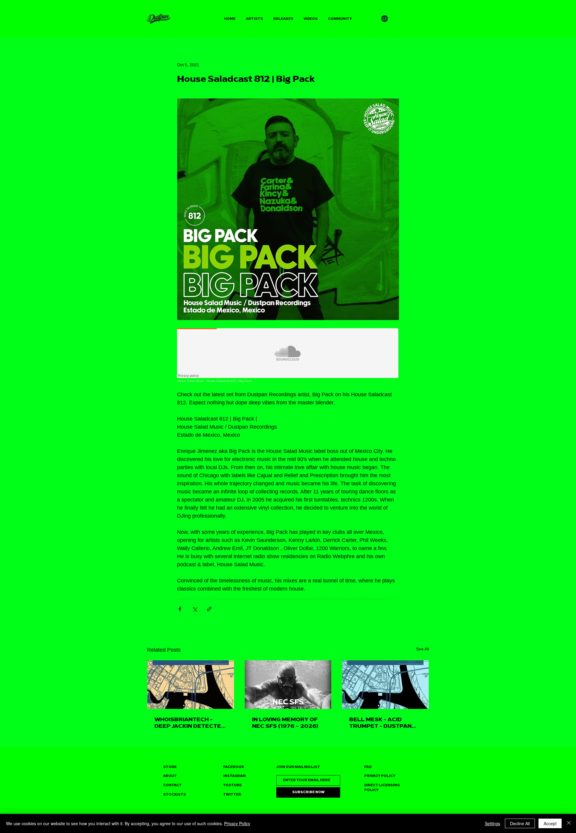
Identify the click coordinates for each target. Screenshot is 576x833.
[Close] (568, 823)
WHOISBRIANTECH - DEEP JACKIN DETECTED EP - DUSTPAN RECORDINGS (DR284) (189, 722)
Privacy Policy (237, 823)
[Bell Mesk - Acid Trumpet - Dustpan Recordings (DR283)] (385, 684)
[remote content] (288, 355)
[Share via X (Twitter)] (194, 609)
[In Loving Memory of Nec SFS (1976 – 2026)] (288, 684)
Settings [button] (492, 823)
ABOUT (170, 776)
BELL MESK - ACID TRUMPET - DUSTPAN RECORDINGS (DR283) (381, 722)
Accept (550, 823)
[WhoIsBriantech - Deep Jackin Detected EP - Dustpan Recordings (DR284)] (190, 684)
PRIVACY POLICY (379, 776)
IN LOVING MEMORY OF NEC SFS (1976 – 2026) (285, 722)
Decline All (520, 823)
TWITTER (232, 794)
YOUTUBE (232, 785)
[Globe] (384, 18)
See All (422, 649)
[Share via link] (209, 609)
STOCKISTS (174, 794)
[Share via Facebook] (180, 609)
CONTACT (172, 785)
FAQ (368, 767)
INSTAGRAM (234, 776)
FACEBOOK (233, 767)
